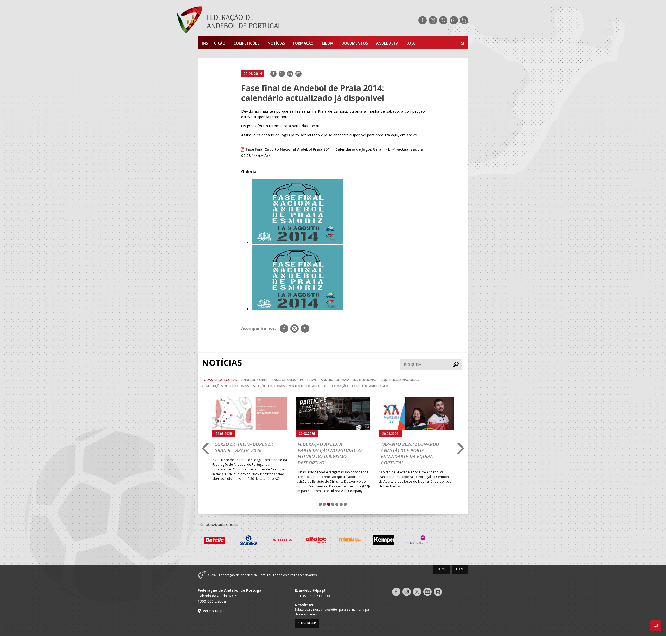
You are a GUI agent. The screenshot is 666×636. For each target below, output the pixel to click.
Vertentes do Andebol (307, 386)
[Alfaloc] (316, 541)
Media (327, 43)
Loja (410, 43)
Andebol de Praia (335, 379)
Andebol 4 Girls (254, 379)
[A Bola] (282, 541)
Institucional (364, 379)
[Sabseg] (248, 541)
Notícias (276, 43)
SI (462, 43)
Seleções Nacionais (269, 386)
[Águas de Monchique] (417, 541)
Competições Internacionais (225, 386)
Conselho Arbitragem (370, 386)
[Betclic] (214, 541)
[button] (655, 625)
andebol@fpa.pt (312, 590)
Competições (246, 43)
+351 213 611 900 (314, 595)
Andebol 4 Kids (284, 379)
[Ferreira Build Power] (350, 540)
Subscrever (307, 623)
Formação (303, 43)
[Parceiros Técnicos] (451, 541)
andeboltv (387, 43)
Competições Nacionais (400, 379)
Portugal (308, 379)
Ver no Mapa (214, 610)
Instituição (213, 43)
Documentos (355, 43)
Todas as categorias (219, 379)
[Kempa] (384, 541)
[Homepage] (250, 20)
